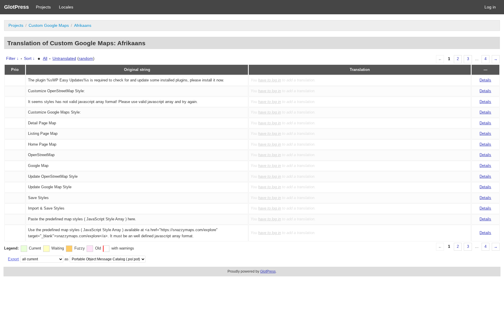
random (86, 58)
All (45, 58)
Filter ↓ (12, 58)
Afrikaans (82, 25)
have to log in (269, 80)
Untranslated (64, 58)
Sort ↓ (29, 58)
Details (485, 80)
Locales (66, 7)
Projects (43, 7)
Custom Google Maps (49, 25)
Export (13, 259)
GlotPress (16, 7)
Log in (490, 7)
